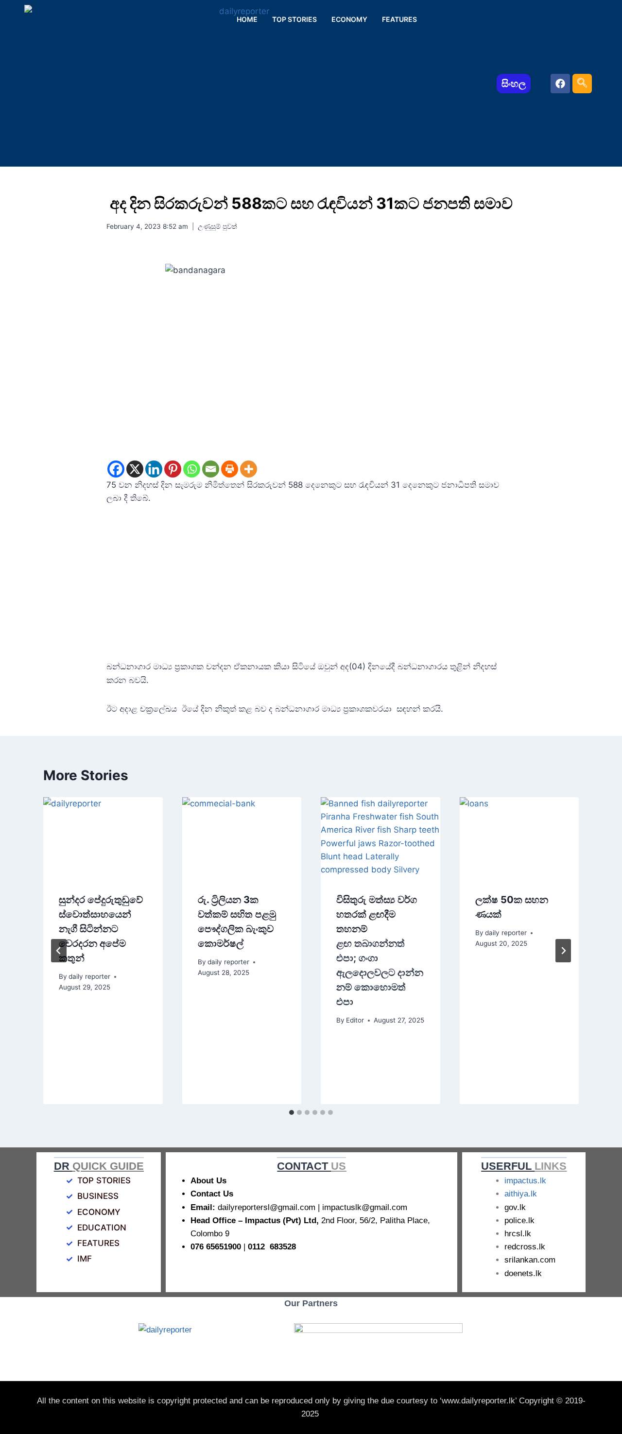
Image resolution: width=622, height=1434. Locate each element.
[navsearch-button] (582, 83)
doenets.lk (523, 1273)
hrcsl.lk (517, 1233)
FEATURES (399, 19)
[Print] (229, 469)
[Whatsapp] (191, 469)
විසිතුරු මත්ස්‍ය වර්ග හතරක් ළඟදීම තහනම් (379, 950)
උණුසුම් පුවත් (217, 226)
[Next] (563, 950)
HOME (247, 19)
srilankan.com (529, 1259)
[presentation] (103, 837)
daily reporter (89, 976)
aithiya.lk (520, 1193)
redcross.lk (524, 1246)
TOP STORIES (294, 19)
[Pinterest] (172, 469)
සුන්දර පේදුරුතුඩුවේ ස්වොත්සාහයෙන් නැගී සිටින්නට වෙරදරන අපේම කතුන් (101, 929)
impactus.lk (525, 1180)
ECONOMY (349, 19)
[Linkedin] (153, 469)
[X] (134, 469)
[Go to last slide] (59, 950)
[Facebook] (560, 83)
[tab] (291, 1112)
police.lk (519, 1220)
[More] (248, 469)
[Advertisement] (311, 588)
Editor (355, 1020)
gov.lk (515, 1207)
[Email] (210, 469)
